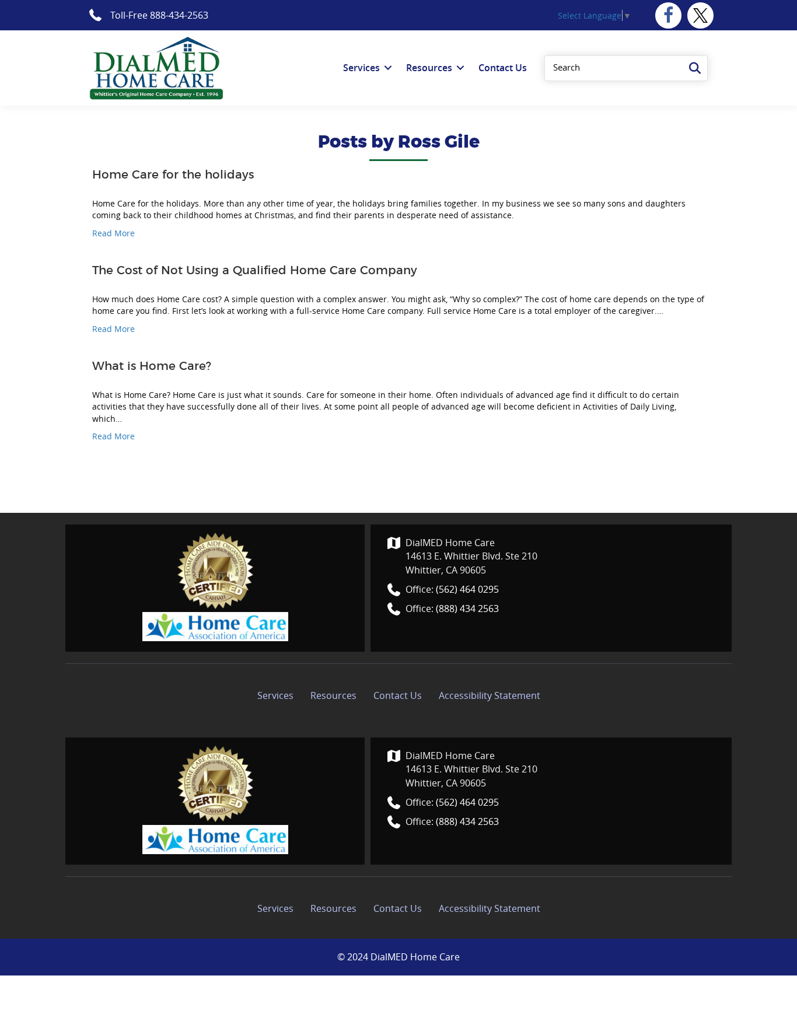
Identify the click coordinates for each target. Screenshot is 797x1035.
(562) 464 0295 (467, 589)
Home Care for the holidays (173, 175)
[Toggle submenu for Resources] (460, 68)
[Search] (695, 68)
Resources (333, 695)
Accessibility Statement (489, 695)
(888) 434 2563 (467, 608)
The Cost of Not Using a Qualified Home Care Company (254, 271)
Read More (113, 233)
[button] (668, 15)
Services (275, 695)
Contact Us (397, 695)
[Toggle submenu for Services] (388, 68)
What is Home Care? (151, 366)
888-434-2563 (179, 15)
